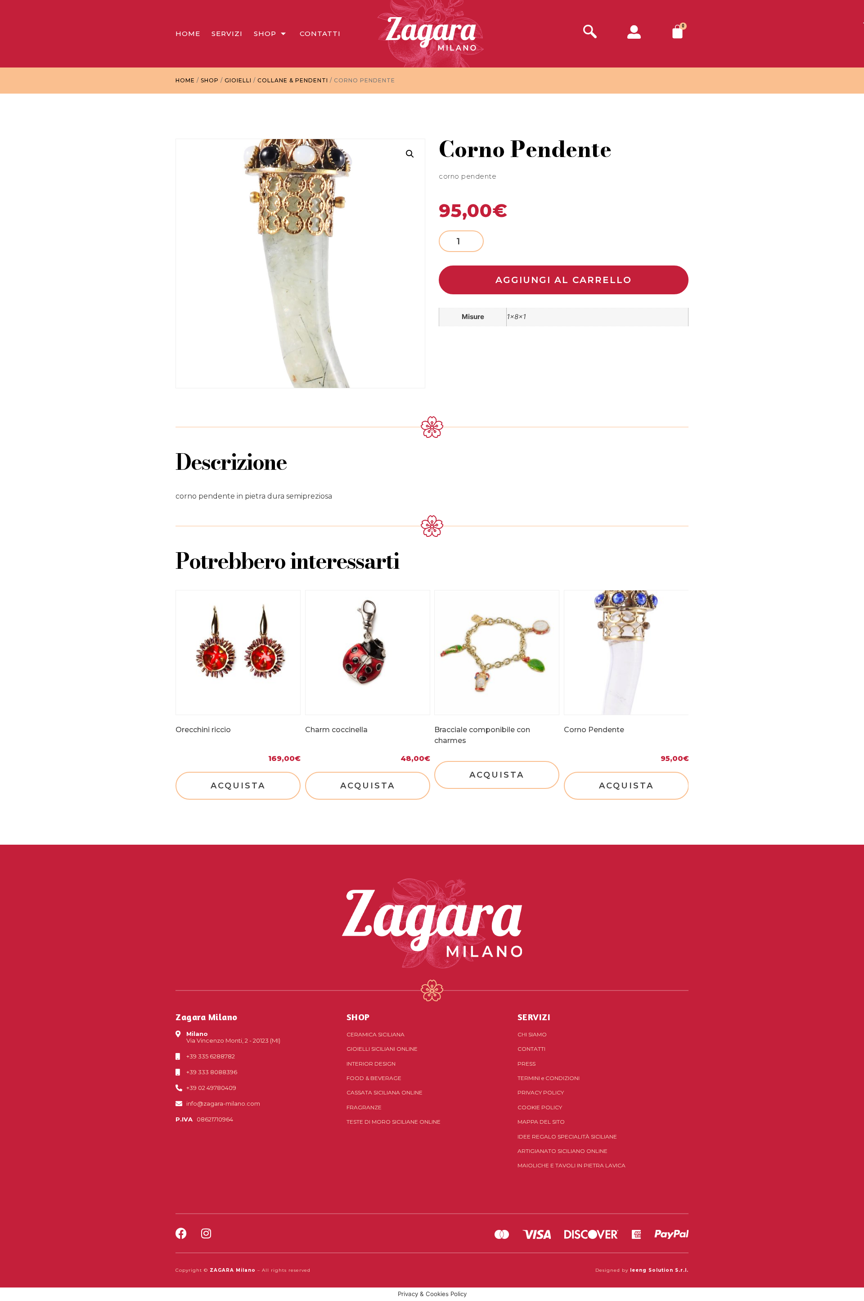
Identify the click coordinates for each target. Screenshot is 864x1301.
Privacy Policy (541, 1092)
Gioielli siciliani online (382, 1048)
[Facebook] (181, 1233)
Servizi (227, 33)
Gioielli (238, 80)
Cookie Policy (540, 1107)
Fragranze (364, 1107)
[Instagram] (206, 1233)
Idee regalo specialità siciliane (567, 1136)
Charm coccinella (336, 729)
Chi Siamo (532, 1034)
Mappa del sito (541, 1121)
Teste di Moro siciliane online (393, 1121)
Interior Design (371, 1063)
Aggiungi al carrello (563, 280)
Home (188, 33)
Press (527, 1063)
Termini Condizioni (549, 1078)
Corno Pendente (594, 729)
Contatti (320, 33)
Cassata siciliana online (384, 1092)
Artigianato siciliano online (563, 1151)
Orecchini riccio (203, 729)
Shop (265, 33)
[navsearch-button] (590, 33)
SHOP (358, 1016)
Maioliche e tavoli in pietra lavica (572, 1165)
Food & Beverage (373, 1078)
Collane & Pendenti (292, 80)
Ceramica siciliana (375, 1034)
